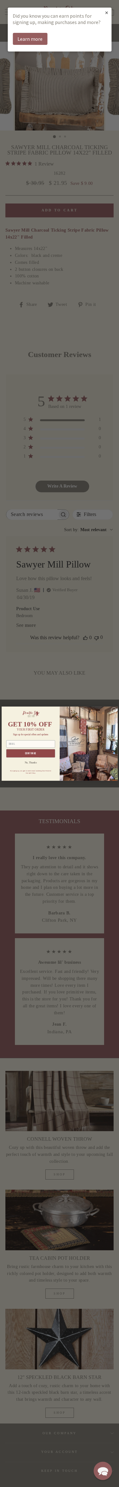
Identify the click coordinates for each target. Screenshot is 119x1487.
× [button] (106, 12)
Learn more (30, 39)
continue (30, 753)
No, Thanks (30, 762)
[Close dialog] (113, 710)
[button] (103, 1471)
